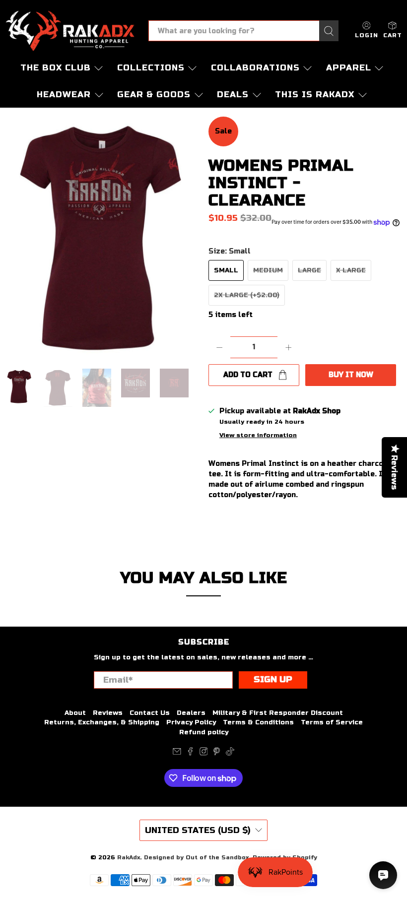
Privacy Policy (191, 722)
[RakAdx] (70, 30)
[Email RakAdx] (177, 754)
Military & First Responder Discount (277, 713)
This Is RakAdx (314, 94)
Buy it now (351, 375)
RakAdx (128, 857)
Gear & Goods (154, 94)
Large (309, 270)
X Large (351, 270)
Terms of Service (332, 722)
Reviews (108, 713)
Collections (151, 68)
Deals (233, 94)
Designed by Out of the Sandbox (196, 857)
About (75, 713)
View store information (258, 435)
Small (226, 270)
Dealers (191, 713)
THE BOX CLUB (55, 68)
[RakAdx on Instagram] (204, 754)
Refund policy (203, 732)
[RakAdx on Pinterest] (216, 754)
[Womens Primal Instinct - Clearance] (102, 238)
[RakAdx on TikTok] (230, 754)
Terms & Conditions (258, 722)
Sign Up (273, 679)
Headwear (64, 94)
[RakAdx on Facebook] (190, 754)
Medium (268, 270)
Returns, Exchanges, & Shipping (101, 722)
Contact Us (150, 713)
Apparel (348, 68)
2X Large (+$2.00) (246, 295)
